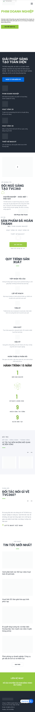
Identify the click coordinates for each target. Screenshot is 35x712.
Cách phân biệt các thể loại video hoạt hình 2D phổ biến (16, 689)
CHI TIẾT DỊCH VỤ (10, 27)
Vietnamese (8, 1)
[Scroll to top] (33, 710)
